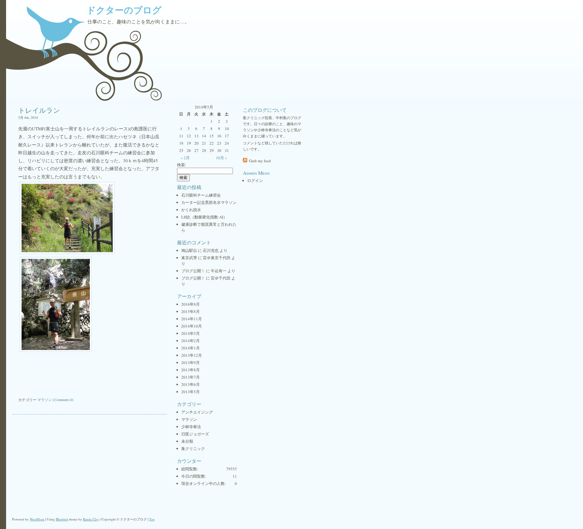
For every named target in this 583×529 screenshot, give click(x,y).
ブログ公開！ (193, 270)
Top (152, 519)
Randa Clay (91, 519)
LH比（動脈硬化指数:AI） (204, 217)
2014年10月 (191, 326)
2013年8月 (190, 370)
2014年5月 (190, 333)
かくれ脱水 (191, 209)
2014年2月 (190, 340)
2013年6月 (190, 384)
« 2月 (185, 157)
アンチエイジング (197, 412)
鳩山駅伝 (189, 250)
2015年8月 (190, 311)
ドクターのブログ (124, 9)
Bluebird (62, 519)
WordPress (37, 519)
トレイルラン (39, 110)
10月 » (221, 157)
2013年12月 (191, 355)
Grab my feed (260, 160)
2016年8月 (190, 304)
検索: (181, 164)
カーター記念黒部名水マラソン (209, 202)
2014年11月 (191, 318)
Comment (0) (63, 399)
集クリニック (193, 448)
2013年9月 (190, 362)
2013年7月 (190, 377)
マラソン (44, 399)
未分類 (187, 441)
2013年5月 (190, 391)
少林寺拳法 (191, 426)
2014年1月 (190, 348)
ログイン (255, 180)
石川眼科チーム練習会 (201, 195)
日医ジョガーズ (195, 434)
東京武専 (189, 257)
